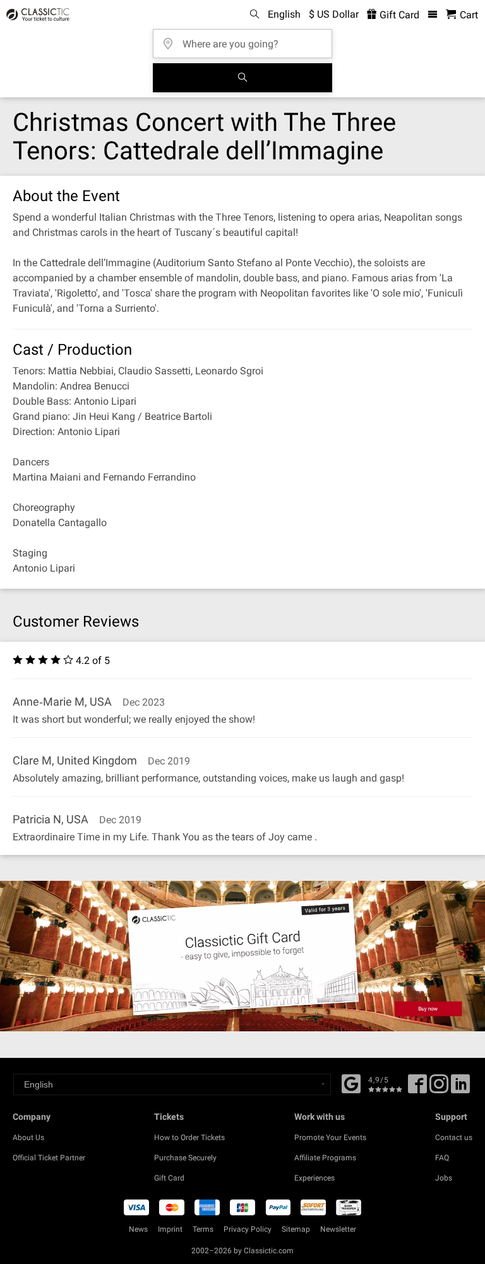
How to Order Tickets (189, 1137)
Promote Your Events (330, 1137)
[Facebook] (351, 1082)
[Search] (242, 77)
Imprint (170, 1229)
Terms (203, 1229)
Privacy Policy (248, 1229)
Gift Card (398, 15)
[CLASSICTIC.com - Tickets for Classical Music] (36, 14)
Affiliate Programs (325, 1157)
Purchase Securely (185, 1157)
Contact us (453, 1137)
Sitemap (296, 1229)
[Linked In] (460, 1088)
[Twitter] (438, 1088)
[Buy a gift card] (242, 956)
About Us (28, 1137)
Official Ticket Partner (49, 1157)
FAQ (442, 1157)
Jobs (443, 1178)
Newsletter (338, 1229)
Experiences (314, 1178)
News (138, 1229)
